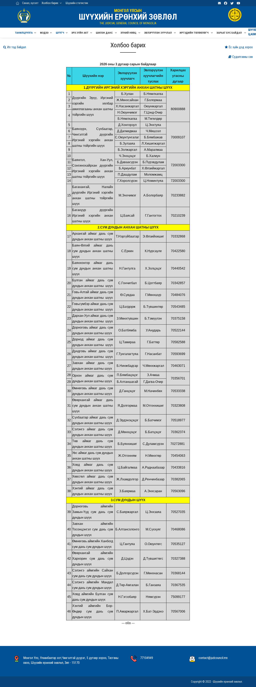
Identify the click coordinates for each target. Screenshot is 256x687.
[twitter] (232, 3)
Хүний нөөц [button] (129, 32)
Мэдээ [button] (44, 32)
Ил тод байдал (16, 47)
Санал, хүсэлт (30, 3)
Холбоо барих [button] (50, 3)
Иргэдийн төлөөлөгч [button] (194, 32)
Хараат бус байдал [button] (229, 32)
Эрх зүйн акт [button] (79, 32)
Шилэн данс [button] (104, 32)
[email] (219, 3)
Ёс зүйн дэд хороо (240, 47)
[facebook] (225, 3)
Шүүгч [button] (60, 32)
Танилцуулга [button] (24, 32)
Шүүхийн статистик (77, 3)
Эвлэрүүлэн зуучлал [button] (158, 32)
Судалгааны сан (242, 57)
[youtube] (238, 3)
